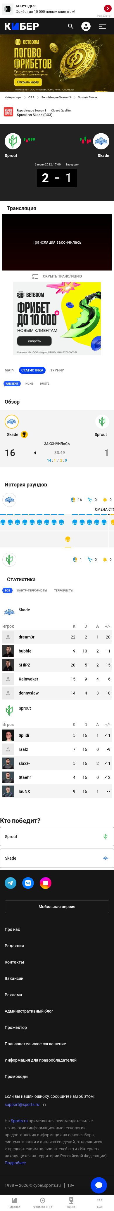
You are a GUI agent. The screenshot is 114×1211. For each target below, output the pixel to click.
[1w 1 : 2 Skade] (81, 139)
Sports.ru (19, 1120)
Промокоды (16, 1076)
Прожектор (16, 1027)
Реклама (13, 994)
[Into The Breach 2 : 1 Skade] (90, 140)
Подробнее (15, 1163)
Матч (9, 370)
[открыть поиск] (71, 26)
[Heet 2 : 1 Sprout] (27, 140)
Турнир (57, 370)
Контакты (14, 962)
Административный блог (29, 1011)
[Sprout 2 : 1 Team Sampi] (24, 139)
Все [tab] (7, 590)
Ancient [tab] (12, 383)
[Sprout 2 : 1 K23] (29, 139)
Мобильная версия (57, 906)
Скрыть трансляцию (62, 276)
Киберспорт (13, 97)
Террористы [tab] (63, 590)
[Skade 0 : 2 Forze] (88, 141)
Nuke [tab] (29, 383)
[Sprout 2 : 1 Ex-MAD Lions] (31, 139)
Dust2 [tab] (44, 383)
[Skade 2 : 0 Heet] (85, 139)
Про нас (12, 929)
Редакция (14, 945)
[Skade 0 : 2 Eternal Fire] (83, 141)
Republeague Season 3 (56, 97)
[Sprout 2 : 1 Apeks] (34, 139)
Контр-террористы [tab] (32, 590)
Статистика (32, 370)
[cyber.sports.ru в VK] (29, 884)
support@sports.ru (22, 1104)
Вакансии (14, 978)
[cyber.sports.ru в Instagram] (47, 884)
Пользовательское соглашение (35, 1043)
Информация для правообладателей (41, 1060)
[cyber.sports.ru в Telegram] (12, 884)
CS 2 (31, 97)
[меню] (102, 26)
